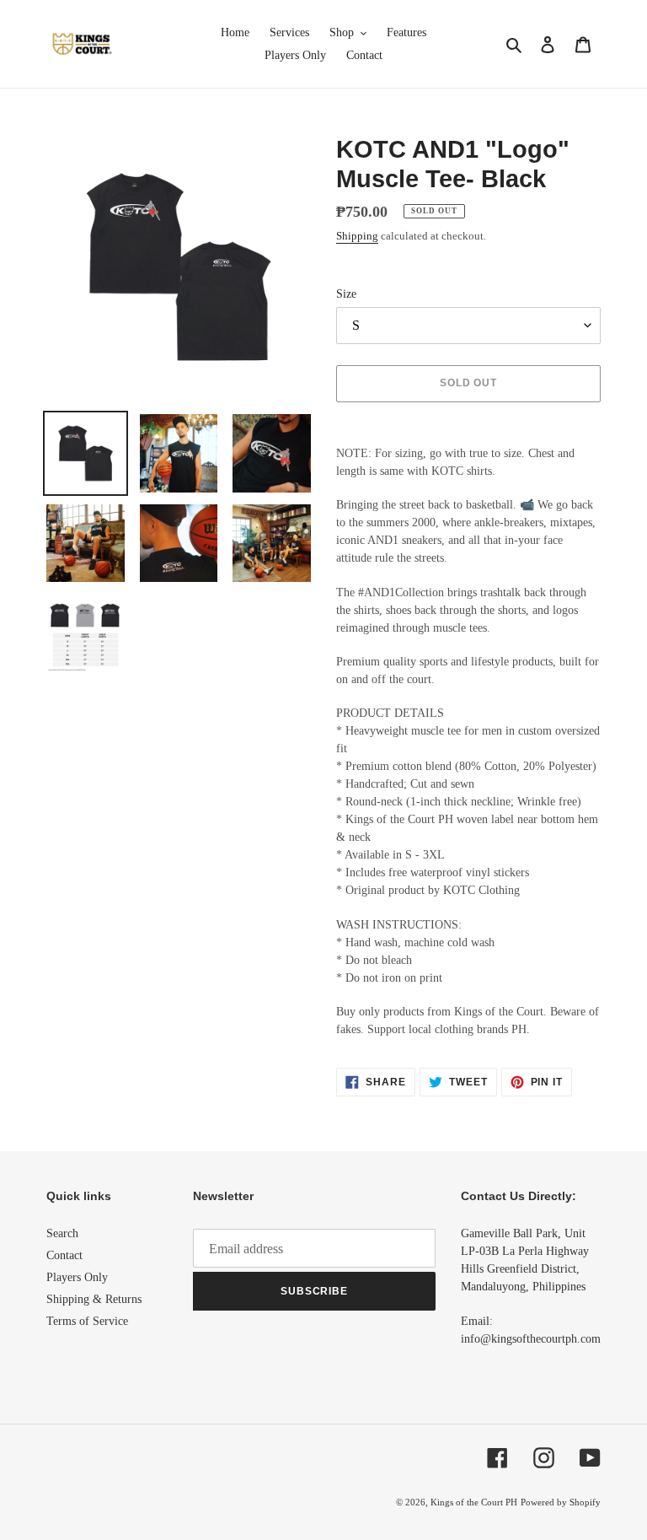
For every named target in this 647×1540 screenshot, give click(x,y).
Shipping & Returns (94, 1299)
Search (62, 1233)
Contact (64, 1255)
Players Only (77, 1277)
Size (346, 294)
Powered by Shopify (561, 1502)
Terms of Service (87, 1321)
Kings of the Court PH (473, 1502)
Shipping (357, 235)
